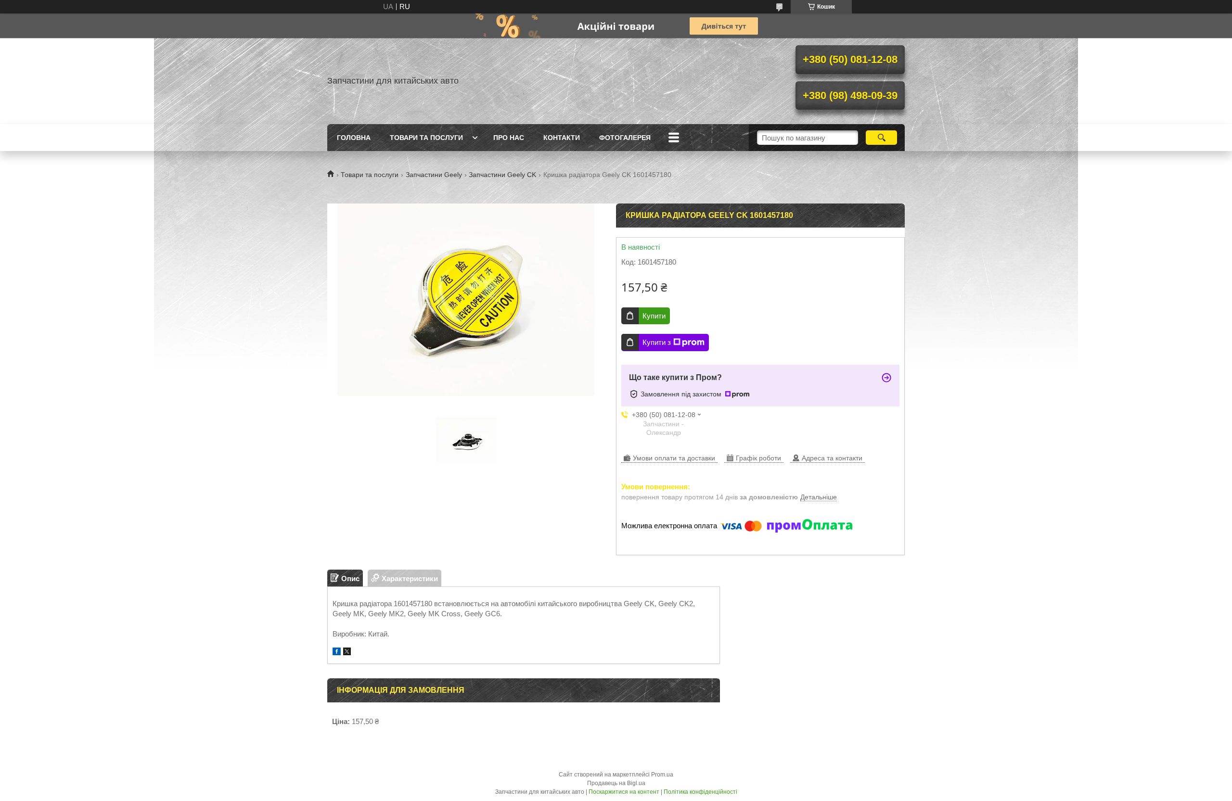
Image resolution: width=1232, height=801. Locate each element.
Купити (654, 316)
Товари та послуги (426, 137)
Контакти (561, 137)
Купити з (656, 342)
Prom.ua (662, 774)
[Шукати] (881, 137)
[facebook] (337, 652)
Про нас (508, 137)
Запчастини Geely (434, 174)
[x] (347, 652)
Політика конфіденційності (700, 791)
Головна (354, 137)
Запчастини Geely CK (502, 174)
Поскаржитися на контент (624, 791)
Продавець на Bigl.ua (616, 783)
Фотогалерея (625, 137)
